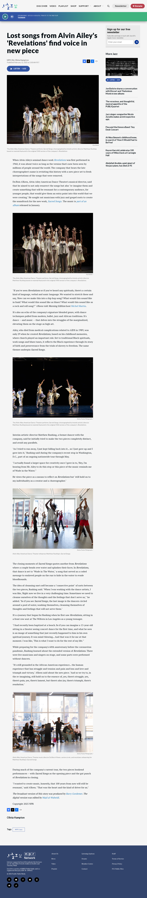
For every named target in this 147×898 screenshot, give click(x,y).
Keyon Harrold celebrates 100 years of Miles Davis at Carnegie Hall (121, 153)
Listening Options (88, 854)
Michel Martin (78, 306)
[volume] (12, 16)
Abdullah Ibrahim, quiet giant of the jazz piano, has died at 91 (120, 164)
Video (53, 6)
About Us (54, 854)
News (53, 859)
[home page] (9, 6)
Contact (85, 869)
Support (84, 6)
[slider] (15, 16)
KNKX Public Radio (27, 869)
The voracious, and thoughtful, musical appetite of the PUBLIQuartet (120, 104)
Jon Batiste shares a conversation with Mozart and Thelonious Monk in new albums (121, 91)
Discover (42, 6)
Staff (114, 854)
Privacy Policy (117, 864)
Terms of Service (118, 859)
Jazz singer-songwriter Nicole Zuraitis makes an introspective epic (120, 117)
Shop (73, 6)
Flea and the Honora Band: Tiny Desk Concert (120, 128)
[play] (5, 16)
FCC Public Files (118, 869)
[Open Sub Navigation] (90, 6)
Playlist (63, 6)
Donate (138, 6)
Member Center (87, 864)
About (97, 6)
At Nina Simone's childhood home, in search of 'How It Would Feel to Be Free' (121, 140)
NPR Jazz (18, 829)
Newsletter (121, 6)
